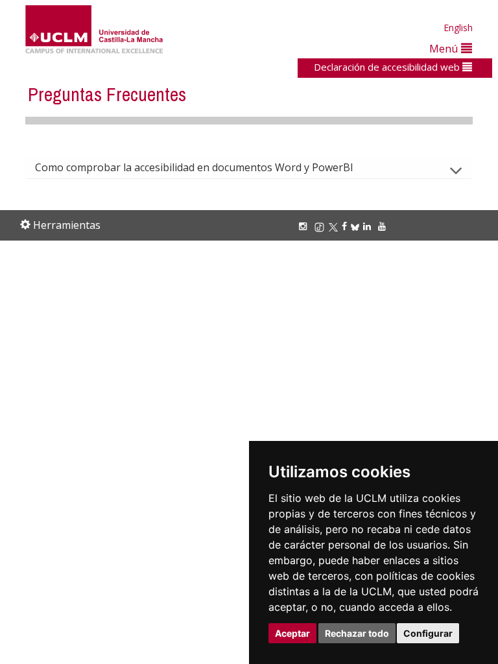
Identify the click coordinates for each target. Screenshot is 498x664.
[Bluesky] (357, 226)
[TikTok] (321, 226)
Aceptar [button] (292, 633)
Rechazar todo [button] (357, 633)
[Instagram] (305, 226)
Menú (445, 48)
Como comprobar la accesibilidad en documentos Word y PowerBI (194, 167)
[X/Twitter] (335, 226)
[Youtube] (384, 226)
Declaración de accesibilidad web (388, 66)
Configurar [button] (428, 633)
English (458, 27)
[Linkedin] (367, 226)
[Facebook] (346, 226)
